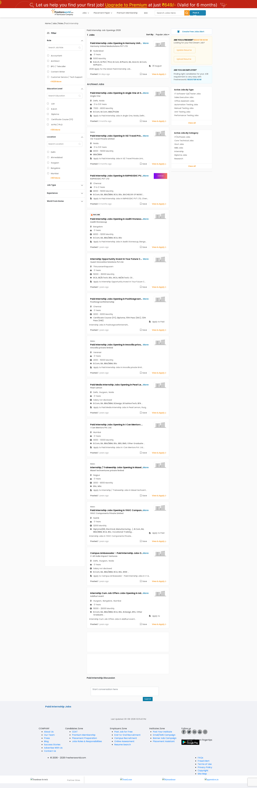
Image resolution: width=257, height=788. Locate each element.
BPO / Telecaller (58, 66)
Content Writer (58, 71)
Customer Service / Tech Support (66, 77)
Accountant (56, 55)
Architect (55, 61)
